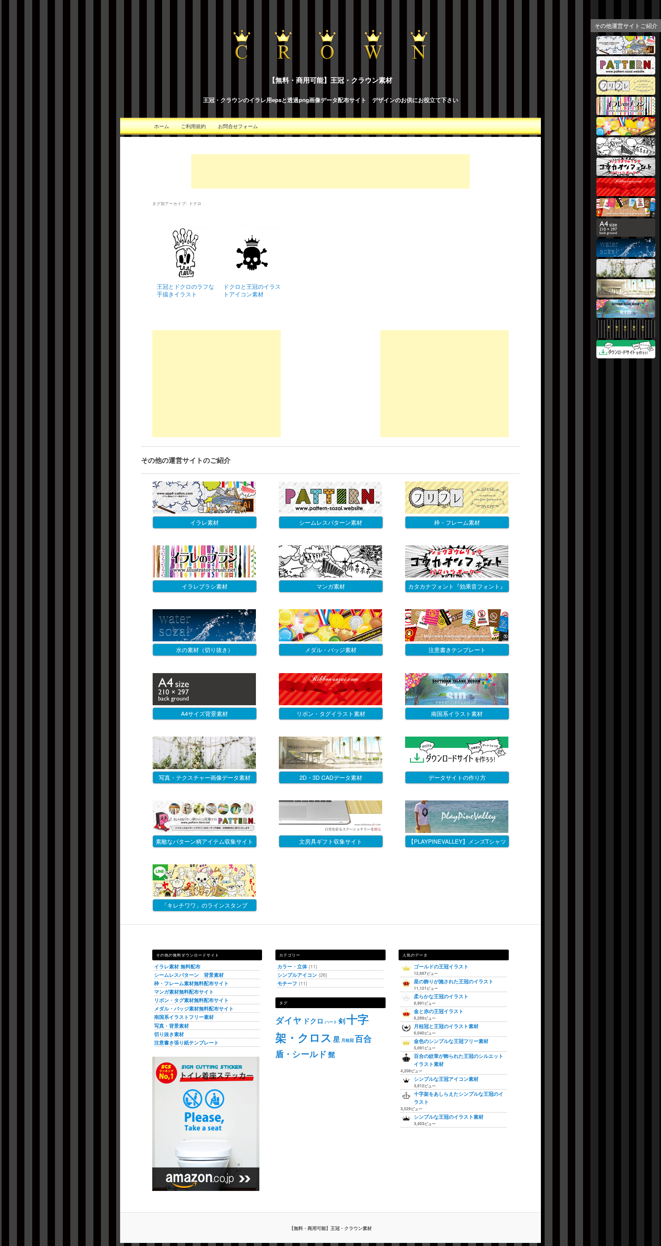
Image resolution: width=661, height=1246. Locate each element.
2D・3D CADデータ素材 (331, 777)
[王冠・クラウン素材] (625, 336)
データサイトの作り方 (457, 777)
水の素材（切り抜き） (204, 650)
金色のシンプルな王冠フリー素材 (451, 1040)
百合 (363, 1038)
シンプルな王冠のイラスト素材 (449, 1116)
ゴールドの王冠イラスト (441, 966)
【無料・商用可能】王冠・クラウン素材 (330, 80)
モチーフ (287, 983)
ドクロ (313, 1020)
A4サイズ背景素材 (204, 713)
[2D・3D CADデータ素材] (625, 295)
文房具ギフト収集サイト (330, 841)
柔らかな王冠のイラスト (441, 996)
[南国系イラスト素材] (625, 315)
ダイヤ (288, 1020)
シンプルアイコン (297, 974)
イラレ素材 (204, 522)
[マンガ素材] (625, 153)
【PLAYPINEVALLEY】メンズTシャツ (457, 841)
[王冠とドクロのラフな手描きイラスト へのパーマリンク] (185, 279)
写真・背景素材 (171, 1025)
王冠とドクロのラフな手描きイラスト (185, 290)
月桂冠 (347, 1040)
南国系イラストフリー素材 (184, 1016)
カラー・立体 (292, 966)
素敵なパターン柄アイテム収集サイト (204, 841)
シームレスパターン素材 (330, 522)
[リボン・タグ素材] (625, 194)
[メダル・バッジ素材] (625, 133)
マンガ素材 (330, 586)
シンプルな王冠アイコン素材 (446, 1078)
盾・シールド (301, 1054)
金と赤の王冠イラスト (439, 1011)
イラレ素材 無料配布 (177, 966)
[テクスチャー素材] (625, 275)
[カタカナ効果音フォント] (625, 173)
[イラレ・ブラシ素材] (625, 113)
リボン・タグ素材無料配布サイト (191, 1000)
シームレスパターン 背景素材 (189, 974)
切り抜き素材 (169, 1034)
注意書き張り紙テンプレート (186, 1042)
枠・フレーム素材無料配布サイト (191, 983)
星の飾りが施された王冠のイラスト (453, 981)
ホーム (161, 126)
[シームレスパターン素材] (625, 72)
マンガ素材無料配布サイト (184, 991)
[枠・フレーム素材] (625, 92)
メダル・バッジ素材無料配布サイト (194, 1008)
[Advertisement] (330, 171)
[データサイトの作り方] (625, 356)
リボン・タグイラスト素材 (330, 713)
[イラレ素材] (625, 52)
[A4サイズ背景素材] (625, 234)
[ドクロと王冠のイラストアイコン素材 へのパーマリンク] (252, 279)
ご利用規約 (193, 126)
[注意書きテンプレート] (625, 214)
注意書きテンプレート (457, 650)
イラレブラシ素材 (205, 586)
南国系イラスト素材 (457, 713)
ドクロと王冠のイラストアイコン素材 (252, 290)
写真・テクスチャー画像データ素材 (205, 777)
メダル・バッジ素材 (331, 650)
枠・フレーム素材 (457, 522)
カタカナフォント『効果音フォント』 (457, 586)
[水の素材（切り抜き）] (625, 255)
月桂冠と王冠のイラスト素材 (446, 1026)
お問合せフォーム (238, 126)
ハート (331, 1022)
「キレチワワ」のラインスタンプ (204, 905)
